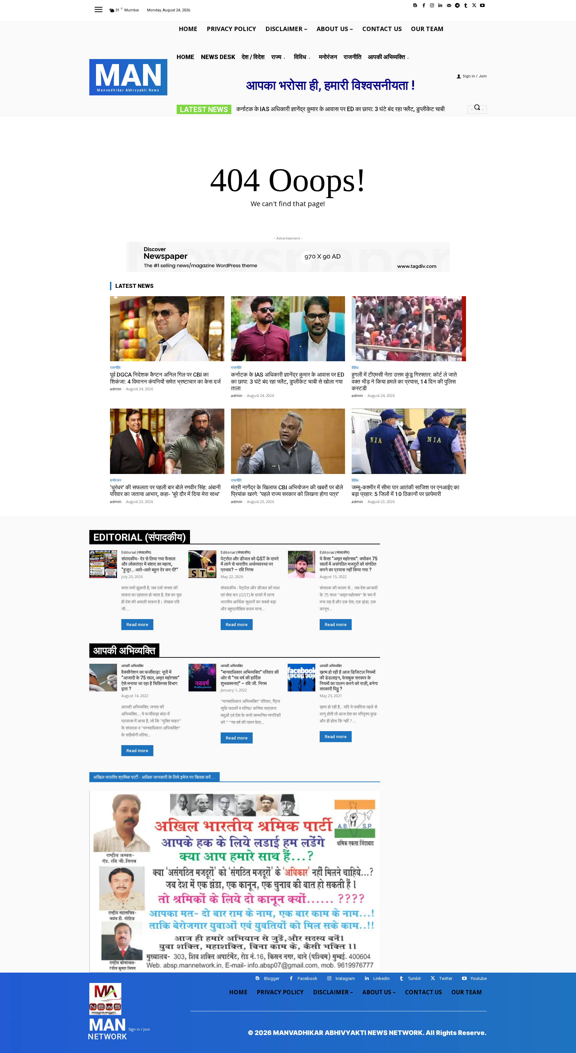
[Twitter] (474, 5)
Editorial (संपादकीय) (136, 552)
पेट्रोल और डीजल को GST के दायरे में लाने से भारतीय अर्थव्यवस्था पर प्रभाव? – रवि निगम (250, 564)
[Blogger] (415, 5)
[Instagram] (432, 5)
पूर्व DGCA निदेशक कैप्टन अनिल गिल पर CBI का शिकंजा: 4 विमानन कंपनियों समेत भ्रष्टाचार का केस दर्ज (165, 378)
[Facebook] (424, 5)
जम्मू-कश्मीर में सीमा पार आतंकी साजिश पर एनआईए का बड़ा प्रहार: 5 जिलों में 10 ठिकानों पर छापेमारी (405, 490)
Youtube (479, 978)
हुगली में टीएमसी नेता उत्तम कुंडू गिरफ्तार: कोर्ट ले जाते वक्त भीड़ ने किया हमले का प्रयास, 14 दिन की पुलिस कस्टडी (404, 381)
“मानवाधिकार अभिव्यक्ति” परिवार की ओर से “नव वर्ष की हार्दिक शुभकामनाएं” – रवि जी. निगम (250, 677)
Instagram (345, 978)
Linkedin (381, 978)
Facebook (307, 978)
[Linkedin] (440, 5)
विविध (355, 367)
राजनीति (115, 367)
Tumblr (414, 978)
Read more (137, 624)
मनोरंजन (115, 480)
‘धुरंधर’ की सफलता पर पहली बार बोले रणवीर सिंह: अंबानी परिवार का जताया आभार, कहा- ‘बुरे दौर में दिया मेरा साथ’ (165, 490)
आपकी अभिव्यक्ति (132, 665)
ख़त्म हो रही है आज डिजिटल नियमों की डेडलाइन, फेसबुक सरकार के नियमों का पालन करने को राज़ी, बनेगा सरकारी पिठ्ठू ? (349, 680)
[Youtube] (482, 5)
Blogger (271, 978)
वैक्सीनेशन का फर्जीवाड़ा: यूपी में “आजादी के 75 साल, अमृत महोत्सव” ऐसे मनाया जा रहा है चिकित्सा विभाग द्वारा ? (150, 680)
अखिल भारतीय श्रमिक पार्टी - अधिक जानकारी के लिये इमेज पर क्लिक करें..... (154, 777)
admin (115, 388)
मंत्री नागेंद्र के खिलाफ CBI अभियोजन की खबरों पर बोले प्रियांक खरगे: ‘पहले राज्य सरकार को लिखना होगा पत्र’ (287, 490)
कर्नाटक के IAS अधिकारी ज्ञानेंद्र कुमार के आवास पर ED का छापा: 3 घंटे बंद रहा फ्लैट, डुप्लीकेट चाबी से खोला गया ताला (287, 381)
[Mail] (449, 5)
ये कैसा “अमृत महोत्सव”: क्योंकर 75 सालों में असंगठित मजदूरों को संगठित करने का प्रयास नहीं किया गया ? (348, 564)
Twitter (445, 978)
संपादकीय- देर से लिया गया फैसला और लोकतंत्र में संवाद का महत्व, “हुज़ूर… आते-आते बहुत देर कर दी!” (149, 564)
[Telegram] (457, 5)
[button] (477, 107)
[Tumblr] (465, 5)
